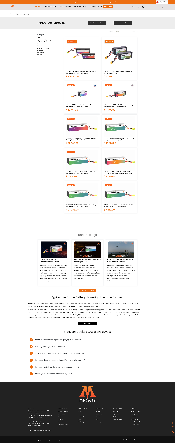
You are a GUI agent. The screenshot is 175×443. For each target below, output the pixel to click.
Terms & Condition (136, 411)
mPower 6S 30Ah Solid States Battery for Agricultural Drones (118, 72)
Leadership (99, 414)
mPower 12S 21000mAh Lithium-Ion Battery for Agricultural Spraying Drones (81, 139)
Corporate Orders (63, 424)
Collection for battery (44, 42)
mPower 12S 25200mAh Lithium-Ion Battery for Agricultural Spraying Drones (119, 139)
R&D (97, 419)
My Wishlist (116, 414)
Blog (79, 411)
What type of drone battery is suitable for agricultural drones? (60, 353)
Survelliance (61, 414)
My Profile (116, 416)
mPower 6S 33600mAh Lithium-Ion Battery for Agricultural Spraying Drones (118, 205)
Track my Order (117, 419)
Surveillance (41, 52)
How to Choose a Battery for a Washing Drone (87, 260)
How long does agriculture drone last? (50, 346)
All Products (41, 38)
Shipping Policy (135, 424)
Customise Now (123, 23)
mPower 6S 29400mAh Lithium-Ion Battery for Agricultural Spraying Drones (81, 205)
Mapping (40, 50)
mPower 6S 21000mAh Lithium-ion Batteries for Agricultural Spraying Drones (81, 72)
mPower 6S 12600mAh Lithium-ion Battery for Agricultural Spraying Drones (80, 106)
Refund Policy (134, 416)
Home (12, 14)
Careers (98, 416)
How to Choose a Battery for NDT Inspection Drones (120, 260)
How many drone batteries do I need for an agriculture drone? (60, 360)
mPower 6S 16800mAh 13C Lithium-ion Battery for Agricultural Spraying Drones (118, 172)
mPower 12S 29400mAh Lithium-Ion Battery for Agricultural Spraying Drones (81, 172)
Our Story (98, 411)
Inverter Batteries (43, 48)
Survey (39, 54)
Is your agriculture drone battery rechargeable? (54, 374)
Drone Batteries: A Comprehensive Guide (49, 260)
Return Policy (134, 419)
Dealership (81, 422)
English (162, 2)
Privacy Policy (134, 414)
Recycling (98, 422)
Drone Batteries (42, 46)
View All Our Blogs (87, 290)
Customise (61, 422)
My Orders (116, 411)
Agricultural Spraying (22, 14)
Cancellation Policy (136, 422)
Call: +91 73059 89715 (34, 428)
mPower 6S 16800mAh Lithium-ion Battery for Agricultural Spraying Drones (118, 106)
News (79, 414)
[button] (38, 6)
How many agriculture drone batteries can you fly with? (57, 367)
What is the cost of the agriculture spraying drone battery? (58, 340)
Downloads (81, 416)
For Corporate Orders (97, 23)
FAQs (79, 419)
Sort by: (110, 32)
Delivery (39, 44)
